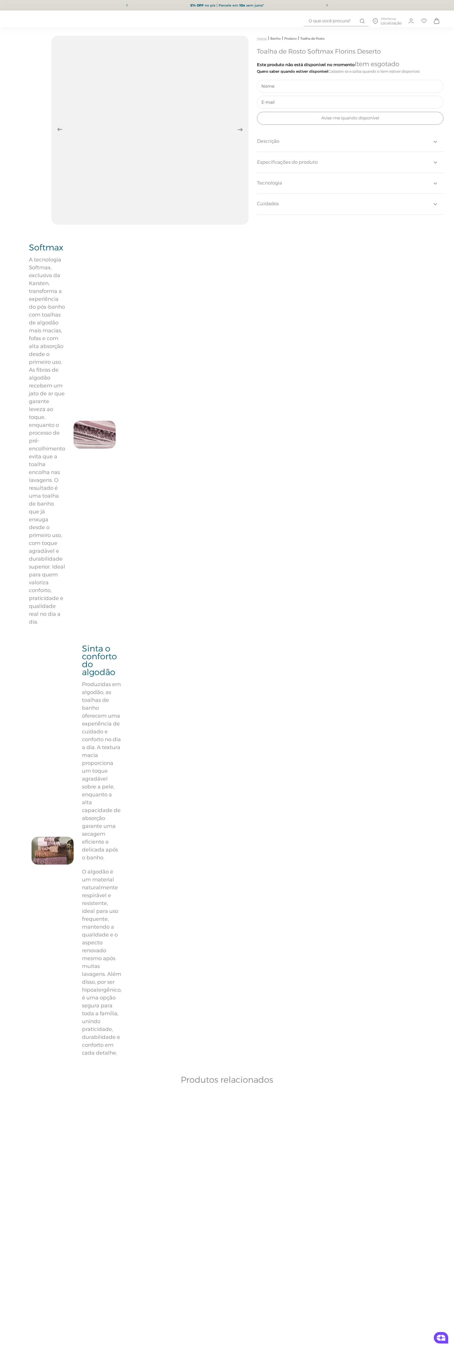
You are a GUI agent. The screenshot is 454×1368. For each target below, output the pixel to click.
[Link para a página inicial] (262, 38)
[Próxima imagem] (240, 129)
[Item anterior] (127, 5)
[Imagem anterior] (60, 129)
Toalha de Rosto (312, 38)
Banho (275, 38)
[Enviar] (350, 118)
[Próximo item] (327, 5)
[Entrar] (410, 21)
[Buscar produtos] (362, 21)
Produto (290, 38)
